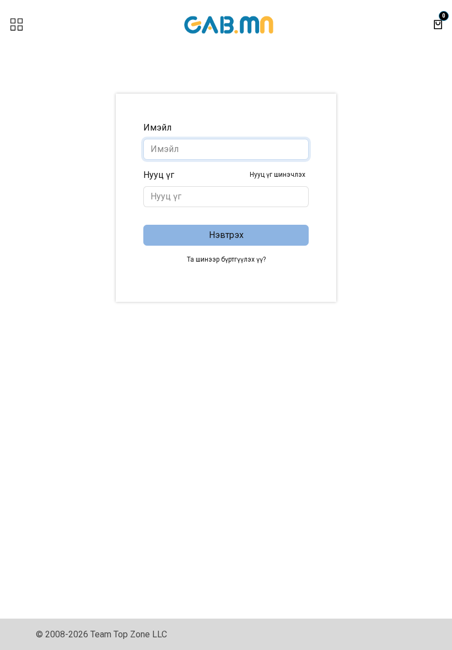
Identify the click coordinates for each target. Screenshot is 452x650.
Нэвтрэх (226, 235)
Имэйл (157, 127)
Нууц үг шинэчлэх (277, 174)
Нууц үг (224, 175)
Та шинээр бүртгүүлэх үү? (226, 259)
